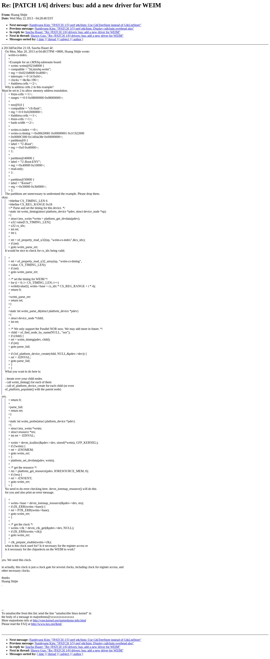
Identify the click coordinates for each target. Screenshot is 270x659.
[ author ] (77, 39)
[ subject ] (65, 39)
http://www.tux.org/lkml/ (46, 624)
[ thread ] (52, 39)
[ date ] (41, 39)
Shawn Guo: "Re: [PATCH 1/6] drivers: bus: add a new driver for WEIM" (77, 35)
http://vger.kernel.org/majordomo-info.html (59, 620)
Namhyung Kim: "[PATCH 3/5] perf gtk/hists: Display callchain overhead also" (84, 28)
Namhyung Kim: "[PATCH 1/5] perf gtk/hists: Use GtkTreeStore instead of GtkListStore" (85, 25)
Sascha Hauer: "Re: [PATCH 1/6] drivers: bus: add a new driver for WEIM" (72, 32)
